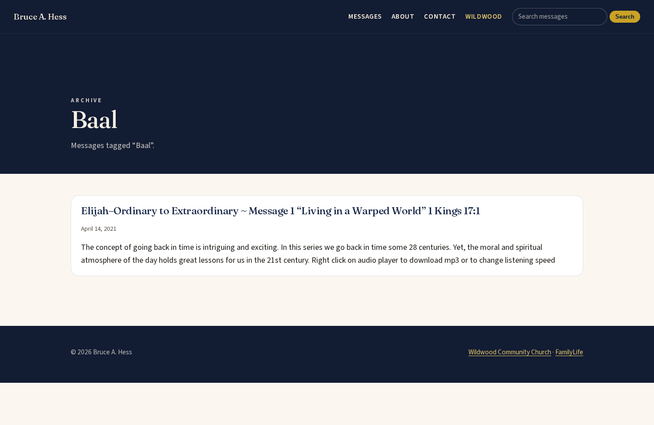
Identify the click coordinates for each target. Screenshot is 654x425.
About (403, 16)
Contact (440, 16)
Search (624, 16)
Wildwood (483, 16)
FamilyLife (569, 352)
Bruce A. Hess (40, 17)
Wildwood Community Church (509, 352)
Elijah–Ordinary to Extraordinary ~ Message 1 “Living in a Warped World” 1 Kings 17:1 (280, 210)
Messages (365, 16)
